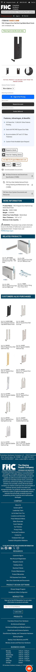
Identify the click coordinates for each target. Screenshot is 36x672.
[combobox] (18, 12)
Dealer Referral (18, 111)
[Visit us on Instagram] (18, 548)
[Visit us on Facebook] (6, 548)
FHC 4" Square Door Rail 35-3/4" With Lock (9, 286)
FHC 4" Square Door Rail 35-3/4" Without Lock (25, 260)
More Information (12, 201)
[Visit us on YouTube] (10, 548)
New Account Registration (18, 558)
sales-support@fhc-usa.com (25, 459)
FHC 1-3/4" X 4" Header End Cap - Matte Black (23, 444)
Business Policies (18, 568)
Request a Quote (10, 2)
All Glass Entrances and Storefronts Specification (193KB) (16, 176)
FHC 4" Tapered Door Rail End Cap (22, 396)
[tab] (18, 201)
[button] (7, 71)
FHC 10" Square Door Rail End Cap (7, 371)
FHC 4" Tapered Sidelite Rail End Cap (8, 444)
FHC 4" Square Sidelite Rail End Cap (23, 347)
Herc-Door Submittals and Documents (18, 580)
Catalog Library (18, 565)
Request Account (7, 16)
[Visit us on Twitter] (14, 548)
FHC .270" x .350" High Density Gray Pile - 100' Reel (9, 260)
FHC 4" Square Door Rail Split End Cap (8, 347)
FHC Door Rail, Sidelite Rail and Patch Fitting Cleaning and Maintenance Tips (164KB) (17, 184)
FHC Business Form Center (18, 577)
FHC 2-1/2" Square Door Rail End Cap (23, 371)
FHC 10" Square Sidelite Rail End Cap (8, 396)
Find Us (33, 2)
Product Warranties (18, 574)
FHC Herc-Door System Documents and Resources (15, 193)
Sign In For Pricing (19, 97)
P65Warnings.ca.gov (7, 231)
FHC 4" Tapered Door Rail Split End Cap (7, 420)
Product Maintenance (18, 571)
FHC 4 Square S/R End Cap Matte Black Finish (8, 323)
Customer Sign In (18, 555)
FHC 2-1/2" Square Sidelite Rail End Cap (22, 420)
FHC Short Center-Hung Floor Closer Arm (25, 286)
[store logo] (6, 7)
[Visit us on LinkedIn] (2, 548)
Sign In (18, 16)
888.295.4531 (23, 2)
